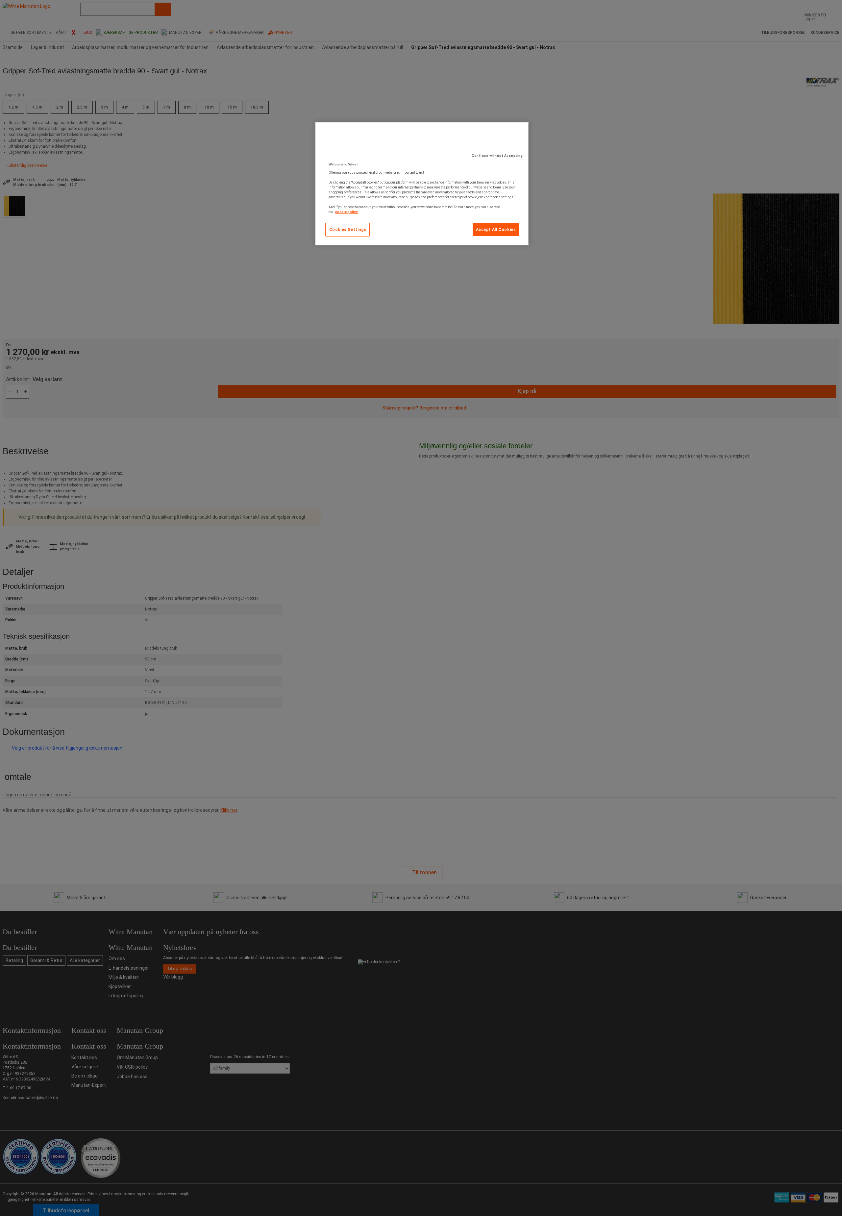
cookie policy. (346, 212)
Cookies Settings (347, 229)
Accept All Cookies (496, 229)
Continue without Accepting (497, 156)
